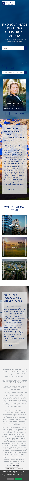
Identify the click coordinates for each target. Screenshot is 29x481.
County (6, 371)
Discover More (20, 113)
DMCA (23, 374)
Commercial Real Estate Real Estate (12, 369)
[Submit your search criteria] (25, 48)
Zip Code (15, 371)
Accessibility (17, 374)
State (25, 369)
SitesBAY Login (20, 376)
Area (5, 374)
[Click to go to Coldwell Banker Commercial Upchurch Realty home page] (8, 3)
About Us (10, 190)
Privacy (10, 374)
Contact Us (11, 345)
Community (23, 371)
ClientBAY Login (9, 376)
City (11, 371)
